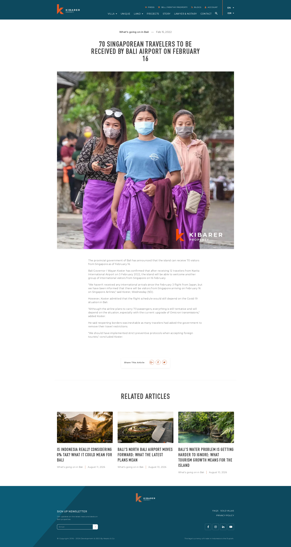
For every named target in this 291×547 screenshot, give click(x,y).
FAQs (215, 510)
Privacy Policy (225, 515)
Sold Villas (227, 510)
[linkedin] (223, 527)
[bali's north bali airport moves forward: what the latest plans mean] (145, 427)
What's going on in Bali (70, 467)
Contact (206, 13)
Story (167, 13)
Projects (153, 13)
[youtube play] (231, 527)
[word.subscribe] (95, 527)
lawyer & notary (185, 13)
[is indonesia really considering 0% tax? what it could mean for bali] (85, 427)
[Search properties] (216, 13)
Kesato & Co (109, 538)
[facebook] (208, 527)
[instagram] (215, 527)
